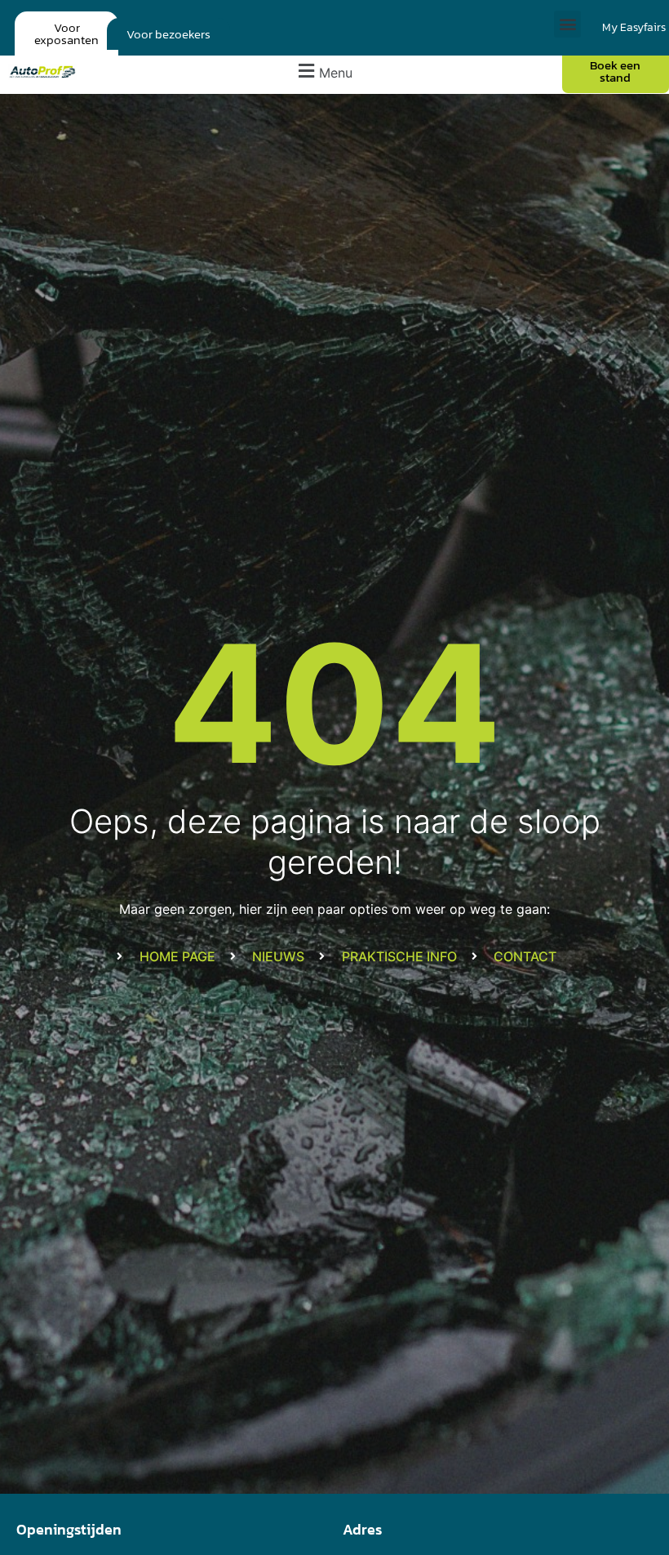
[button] (567, 24)
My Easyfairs (634, 27)
